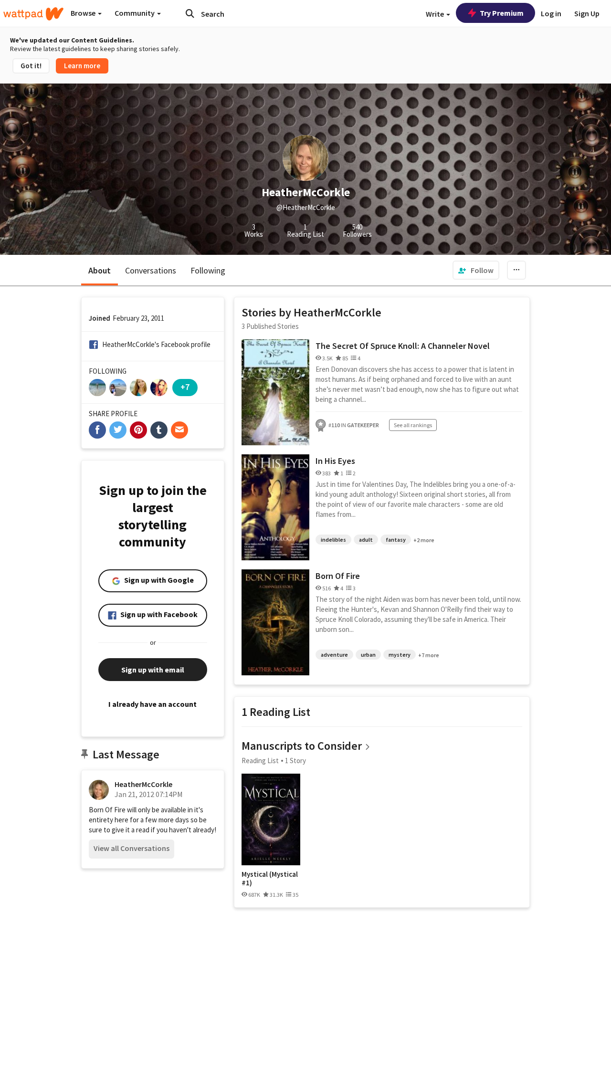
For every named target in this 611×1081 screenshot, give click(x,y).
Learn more (82, 65)
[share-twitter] (117, 430)
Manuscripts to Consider (302, 745)
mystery (400, 654)
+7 (185, 386)
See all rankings (413, 425)
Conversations (150, 270)
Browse (84, 13)
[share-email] (179, 430)
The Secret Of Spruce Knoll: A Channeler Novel (403, 345)
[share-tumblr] (159, 430)
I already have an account (152, 704)
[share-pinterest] (138, 430)
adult (366, 539)
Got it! (31, 65)
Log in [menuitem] (551, 13)
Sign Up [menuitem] (587, 13)
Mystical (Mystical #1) (270, 878)
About (99, 270)
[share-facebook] (97, 430)
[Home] (33, 14)
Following (207, 270)
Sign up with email (152, 669)
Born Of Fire (338, 575)
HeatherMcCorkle (143, 784)
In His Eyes (335, 460)
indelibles (333, 539)
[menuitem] (476, 270)
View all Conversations (131, 848)
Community (135, 13)
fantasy (396, 539)
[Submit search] (190, 13)
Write (435, 14)
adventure (334, 654)
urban (368, 654)
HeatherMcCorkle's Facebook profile (156, 344)
